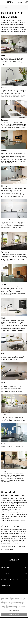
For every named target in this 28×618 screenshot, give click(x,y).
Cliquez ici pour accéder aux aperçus (13, 520)
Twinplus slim (6, 88)
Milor (3, 382)
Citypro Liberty (7, 220)
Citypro (4, 186)
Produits (5, 567)
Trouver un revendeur (7, 549)
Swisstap (5, 252)
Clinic (3, 318)
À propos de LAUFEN (9, 580)
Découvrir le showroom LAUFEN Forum (13, 546)
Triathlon (4, 444)
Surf (2, 353)
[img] (14, 44)
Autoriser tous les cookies (14, 614)
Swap (3, 415)
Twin (3, 56)
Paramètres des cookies (14, 610)
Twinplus (4, 151)
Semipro (4, 120)
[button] (25, 7)
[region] (14, 605)
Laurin (3, 471)
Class (3, 284)
